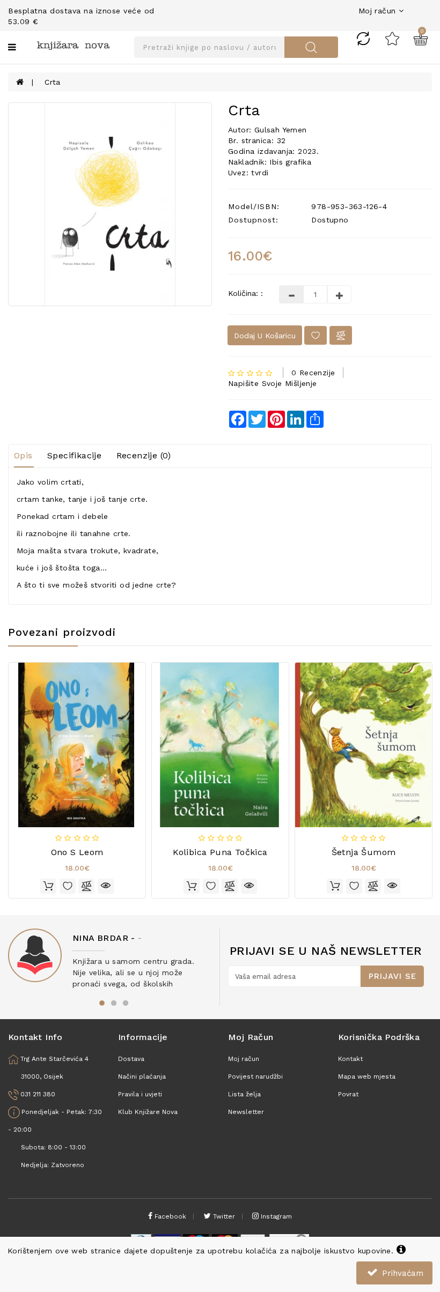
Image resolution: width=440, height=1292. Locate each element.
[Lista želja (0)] (392, 38)
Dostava (131, 1059)
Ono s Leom (77, 852)
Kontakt (350, 1059)
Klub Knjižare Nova (148, 1112)
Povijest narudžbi (255, 1076)
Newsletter (246, 1112)
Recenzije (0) (143, 455)
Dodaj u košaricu (265, 335)
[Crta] (110, 204)
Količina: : (245, 293)
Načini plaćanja (142, 1076)
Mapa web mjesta (366, 1076)
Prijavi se (392, 976)
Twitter (223, 1216)
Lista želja (244, 1094)
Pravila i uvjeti (140, 1094)
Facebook (169, 1216)
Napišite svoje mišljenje (272, 383)
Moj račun (243, 1059)
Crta (53, 82)
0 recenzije (313, 372)
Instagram (275, 1216)
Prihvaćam (401, 1273)
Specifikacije (74, 455)
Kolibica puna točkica (220, 852)
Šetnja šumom (364, 852)
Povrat (348, 1094)
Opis (23, 455)
